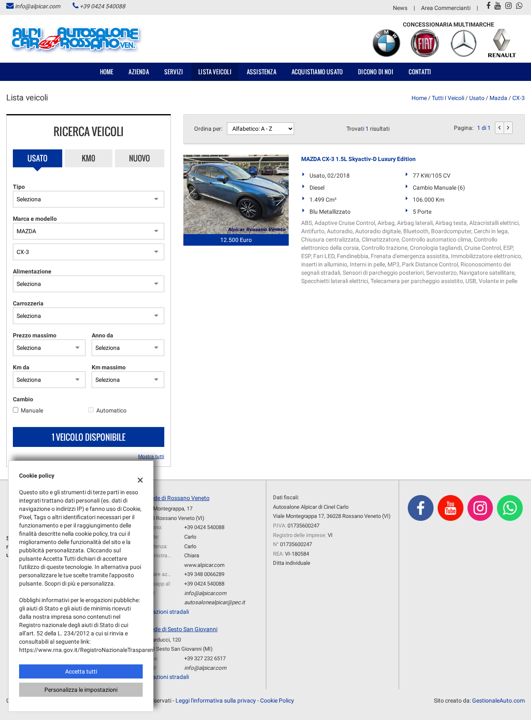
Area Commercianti (445, 8)
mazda (498, 98)
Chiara (191, 555)
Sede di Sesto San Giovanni (182, 629)
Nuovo (139, 158)
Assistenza (261, 71)
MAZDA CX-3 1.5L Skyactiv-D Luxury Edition (358, 159)
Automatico (111, 410)
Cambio (23, 399)
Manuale (31, 410)
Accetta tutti (81, 671)
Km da (21, 367)
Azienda (139, 71)
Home (107, 71)
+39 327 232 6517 (205, 658)
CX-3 (518, 98)
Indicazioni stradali (164, 611)
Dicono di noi (375, 71)
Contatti (420, 71)
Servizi (173, 71)
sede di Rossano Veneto (178, 498)
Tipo (19, 186)
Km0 (88, 158)
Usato (37, 158)
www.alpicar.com (204, 565)
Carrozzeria (28, 303)
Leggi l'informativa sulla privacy (215, 700)
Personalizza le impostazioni (80, 689)
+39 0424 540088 (102, 6)
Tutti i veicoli (448, 98)
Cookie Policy (277, 700)
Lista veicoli (214, 71)
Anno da (102, 335)
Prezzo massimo (34, 335)
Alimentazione (32, 271)
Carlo (190, 537)
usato (477, 98)
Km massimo (109, 367)
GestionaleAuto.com (498, 700)
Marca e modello (35, 218)
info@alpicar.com (37, 6)
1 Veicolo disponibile (88, 437)
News (400, 8)
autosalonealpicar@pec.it (214, 602)
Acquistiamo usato (317, 71)
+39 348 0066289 (204, 574)
